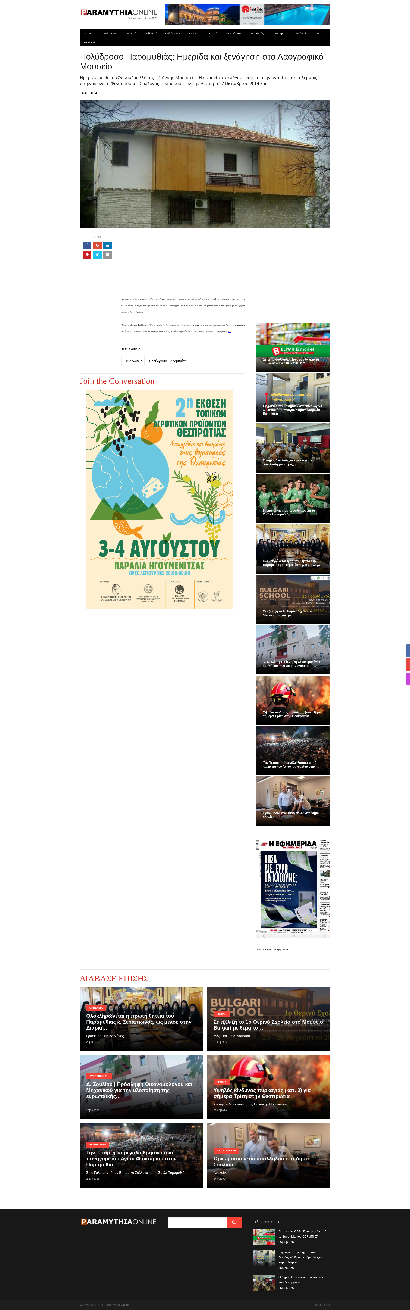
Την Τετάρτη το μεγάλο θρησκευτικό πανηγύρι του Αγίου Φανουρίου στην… (291, 764)
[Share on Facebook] (87, 245)
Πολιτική (86, 33)
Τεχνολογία (300, 33)
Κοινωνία (131, 33)
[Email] (107, 255)
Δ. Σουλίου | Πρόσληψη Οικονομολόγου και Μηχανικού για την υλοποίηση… (291, 663)
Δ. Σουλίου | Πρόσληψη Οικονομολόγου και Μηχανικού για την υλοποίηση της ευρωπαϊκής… (139, 1090)
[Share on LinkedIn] (107, 245)
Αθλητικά (151, 33)
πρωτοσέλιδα (266, 949)
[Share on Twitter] (97, 255)
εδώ (229, 331)
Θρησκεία (195, 33)
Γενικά (213, 33)
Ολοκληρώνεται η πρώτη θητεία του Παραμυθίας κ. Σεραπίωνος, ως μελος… (292, 563)
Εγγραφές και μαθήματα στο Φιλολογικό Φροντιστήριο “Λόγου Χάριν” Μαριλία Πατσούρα (292, 409)
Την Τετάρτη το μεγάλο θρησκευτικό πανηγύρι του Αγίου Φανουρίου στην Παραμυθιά (131, 1158)
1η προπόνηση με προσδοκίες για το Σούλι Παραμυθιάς (289, 512)
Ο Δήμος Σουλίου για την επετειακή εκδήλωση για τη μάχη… (288, 462)
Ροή (318, 33)
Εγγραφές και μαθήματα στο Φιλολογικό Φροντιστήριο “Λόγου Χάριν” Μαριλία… (300, 1257)
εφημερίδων (282, 949)
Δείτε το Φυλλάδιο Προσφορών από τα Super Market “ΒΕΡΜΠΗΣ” (291, 361)
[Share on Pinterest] (87, 255)
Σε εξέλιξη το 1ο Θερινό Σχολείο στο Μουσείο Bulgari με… (289, 613)
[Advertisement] (183, 266)
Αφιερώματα (233, 33)
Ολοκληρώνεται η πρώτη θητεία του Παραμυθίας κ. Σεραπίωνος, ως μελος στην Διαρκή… (139, 1022)
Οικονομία (278, 33)
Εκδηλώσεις (173, 33)
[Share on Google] (97, 245)
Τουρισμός (257, 33)
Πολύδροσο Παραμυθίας (167, 361)
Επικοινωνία (89, 42)
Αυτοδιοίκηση (109, 33)
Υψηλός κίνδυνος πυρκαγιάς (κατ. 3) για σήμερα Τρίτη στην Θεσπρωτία (292, 714)
